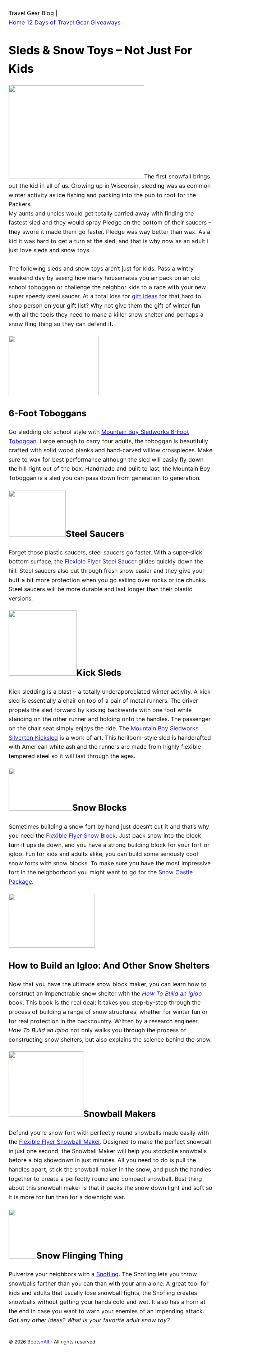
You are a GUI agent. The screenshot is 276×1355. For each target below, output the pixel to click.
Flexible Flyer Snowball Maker (59, 1141)
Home (17, 22)
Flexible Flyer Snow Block (81, 835)
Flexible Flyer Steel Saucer (101, 561)
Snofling (107, 1274)
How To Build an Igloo (172, 993)
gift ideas (144, 296)
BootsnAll (38, 1342)
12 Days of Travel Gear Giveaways (73, 22)
